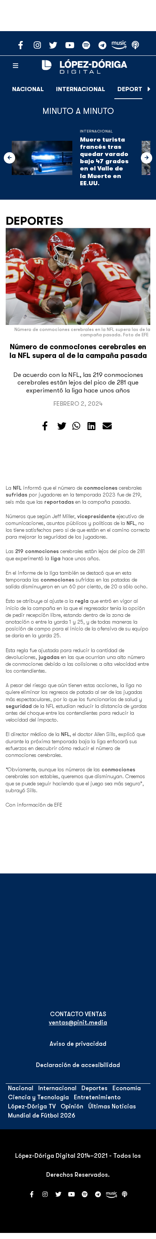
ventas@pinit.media (78, 1022)
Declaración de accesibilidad (78, 1065)
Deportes (133, 89)
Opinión (72, 1106)
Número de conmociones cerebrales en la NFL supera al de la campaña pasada (78, 351)
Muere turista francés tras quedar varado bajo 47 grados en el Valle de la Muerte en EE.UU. (104, 161)
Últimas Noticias (112, 1106)
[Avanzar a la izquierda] (9, 158)
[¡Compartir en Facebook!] (45, 426)
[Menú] (15, 66)
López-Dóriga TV (32, 1106)
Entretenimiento (97, 1097)
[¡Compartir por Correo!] (107, 426)
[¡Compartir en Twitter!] (61, 426)
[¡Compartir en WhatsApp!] (76, 426)
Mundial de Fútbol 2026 (41, 1115)
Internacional (80, 89)
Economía (126, 1088)
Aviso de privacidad (78, 1043)
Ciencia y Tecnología (38, 1097)
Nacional (28, 89)
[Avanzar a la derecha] (149, 89)
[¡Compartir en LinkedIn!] (91, 426)
